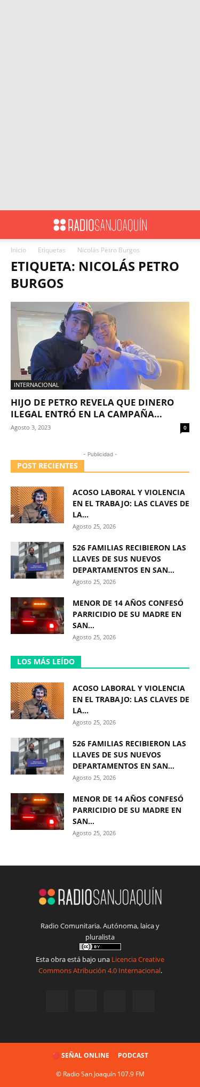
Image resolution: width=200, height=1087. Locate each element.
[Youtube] (143, 1001)
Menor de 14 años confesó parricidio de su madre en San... (128, 614)
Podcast (133, 1055)
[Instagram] (86, 1000)
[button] (18, 224)
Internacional (36, 385)
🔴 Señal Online (80, 1055)
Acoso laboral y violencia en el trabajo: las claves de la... (131, 503)
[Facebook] (57, 1001)
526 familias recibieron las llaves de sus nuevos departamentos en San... (129, 558)
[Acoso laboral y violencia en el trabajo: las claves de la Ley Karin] (37, 505)
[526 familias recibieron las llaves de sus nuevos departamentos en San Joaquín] (37, 560)
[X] (114, 1001)
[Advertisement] (100, 105)
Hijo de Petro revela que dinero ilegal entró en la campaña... (92, 408)
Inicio (18, 249)
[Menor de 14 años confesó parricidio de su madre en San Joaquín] (37, 615)
